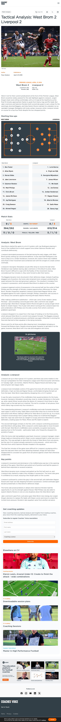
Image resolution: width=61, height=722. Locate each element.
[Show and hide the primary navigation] (58, 3)
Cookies (15, 713)
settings (44, 720)
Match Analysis (6, 12)
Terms (3, 713)
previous (16, 351)
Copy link (40, 12)
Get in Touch (5, 707)
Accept (52, 719)
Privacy (9, 713)
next (45, 351)
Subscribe (30, 541)
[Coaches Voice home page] (4, 3)
